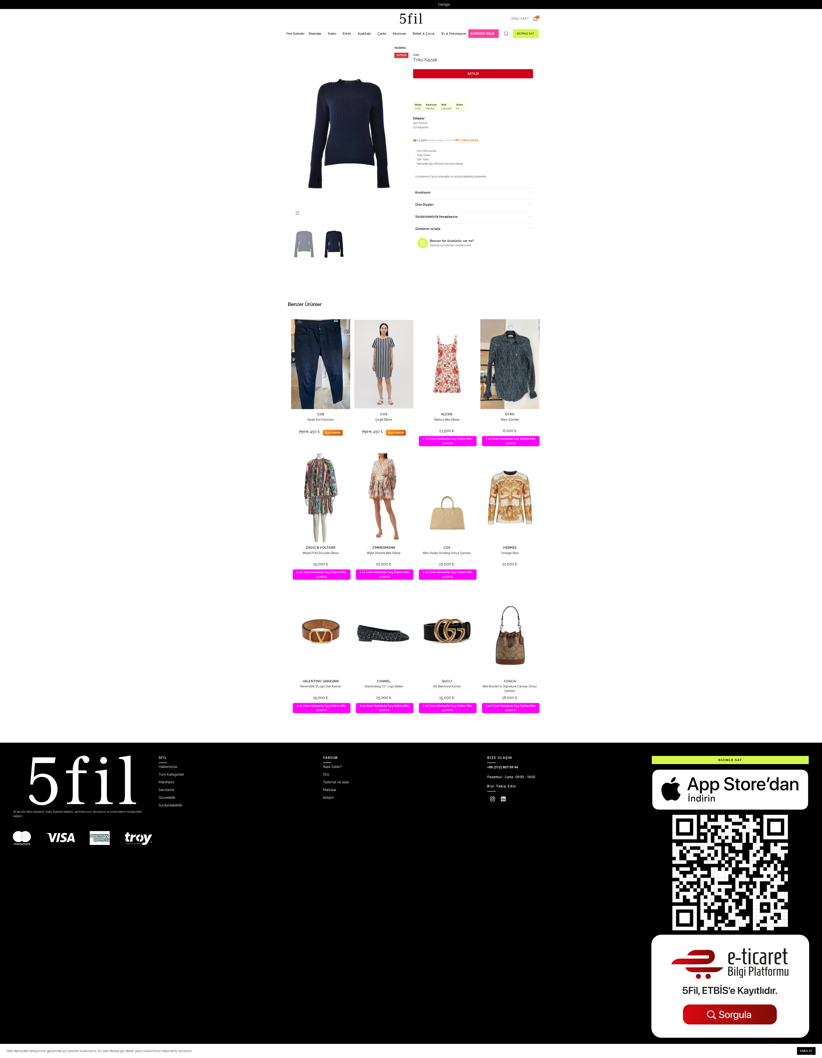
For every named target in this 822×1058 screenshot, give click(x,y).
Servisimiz (166, 790)
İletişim (328, 798)
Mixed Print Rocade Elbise (321, 553)
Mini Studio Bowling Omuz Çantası (447, 553)
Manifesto (166, 782)
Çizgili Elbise (383, 420)
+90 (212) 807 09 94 (502, 767)
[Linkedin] (503, 799)
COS (416, 55)
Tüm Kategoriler (171, 774)
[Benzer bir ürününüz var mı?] (422, 243)
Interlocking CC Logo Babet (384, 686)
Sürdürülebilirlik (170, 805)
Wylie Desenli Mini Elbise (384, 553)
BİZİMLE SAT (525, 33)
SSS (326, 774)
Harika (430, 108)
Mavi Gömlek (510, 420)
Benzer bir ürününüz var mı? (452, 241)
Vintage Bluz (510, 553)
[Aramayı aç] (506, 33)
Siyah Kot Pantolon (320, 420)
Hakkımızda (168, 767)
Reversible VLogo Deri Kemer (320, 686)
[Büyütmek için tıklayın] (297, 213)
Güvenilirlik (167, 798)
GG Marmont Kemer (447, 686)
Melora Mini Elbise (446, 420)
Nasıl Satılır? (332, 767)
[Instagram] (492, 799)
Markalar (329, 790)
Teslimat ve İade (336, 782)
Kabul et (806, 1050)
